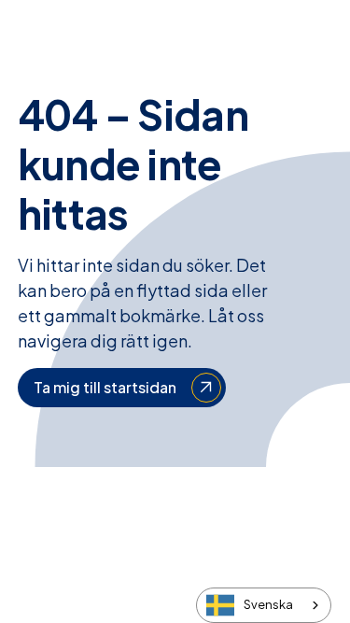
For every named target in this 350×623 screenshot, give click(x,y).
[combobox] (263, 605)
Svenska (268, 604)
